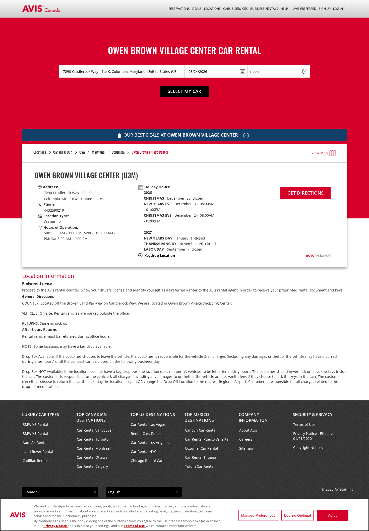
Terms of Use (304, 424)
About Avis (248, 430)
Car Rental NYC (143, 451)
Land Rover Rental (38, 451)
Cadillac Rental (35, 460)
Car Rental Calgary (92, 466)
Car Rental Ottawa (92, 457)
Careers (245, 439)
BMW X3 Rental (35, 433)
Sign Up (325, 9)
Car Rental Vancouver (95, 430)
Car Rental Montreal (94, 448)
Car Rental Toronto (92, 439)
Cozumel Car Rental (201, 448)
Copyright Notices (308, 447)
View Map (320, 152)
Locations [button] (212, 9)
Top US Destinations (152, 414)
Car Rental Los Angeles (150, 442)
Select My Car (184, 91)
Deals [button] (197, 9)
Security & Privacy (312, 414)
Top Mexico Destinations (199, 417)
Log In (338, 9)
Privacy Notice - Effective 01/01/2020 (313, 436)
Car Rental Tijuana (200, 457)
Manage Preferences (258, 515)
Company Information (253, 417)
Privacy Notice (55, 525)
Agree (333, 515)
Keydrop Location (159, 255)
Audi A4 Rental (35, 442)
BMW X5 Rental (35, 424)
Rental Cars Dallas (146, 433)
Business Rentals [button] (264, 9)
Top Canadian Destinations (91, 417)
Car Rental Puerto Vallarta (206, 439)
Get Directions (305, 193)
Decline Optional (297, 515)
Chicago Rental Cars (147, 460)
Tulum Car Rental (199, 466)
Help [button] (284, 9)
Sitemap (246, 448)
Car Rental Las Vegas (148, 424)
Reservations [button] (179, 9)
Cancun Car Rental (200, 430)
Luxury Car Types (40, 414)
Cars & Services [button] (235, 9)
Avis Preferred (304, 9)
